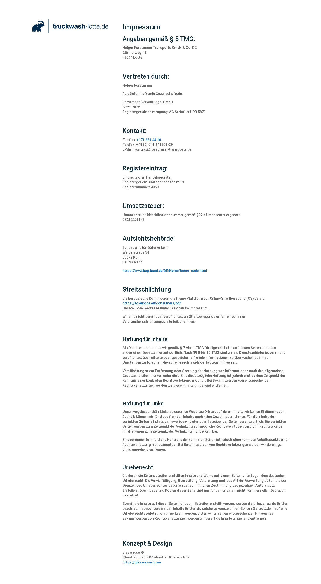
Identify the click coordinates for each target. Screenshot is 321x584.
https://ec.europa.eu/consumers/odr (152, 303)
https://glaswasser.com (142, 562)
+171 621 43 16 (148, 140)
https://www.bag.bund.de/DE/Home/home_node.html (165, 271)
